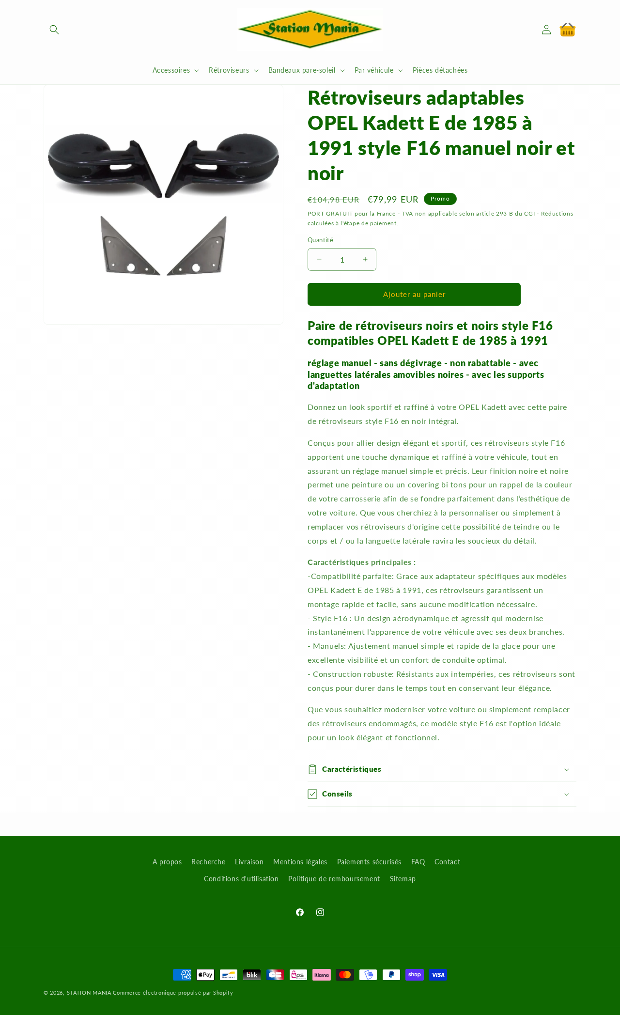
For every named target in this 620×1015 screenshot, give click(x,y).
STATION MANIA (89, 992)
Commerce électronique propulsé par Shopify (173, 992)
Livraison (249, 862)
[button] (54, 29)
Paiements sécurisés (369, 862)
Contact (447, 862)
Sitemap (403, 878)
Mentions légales (300, 862)
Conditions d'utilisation (241, 878)
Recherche (208, 862)
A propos (167, 862)
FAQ (418, 862)
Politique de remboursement (334, 878)
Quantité (320, 240)
